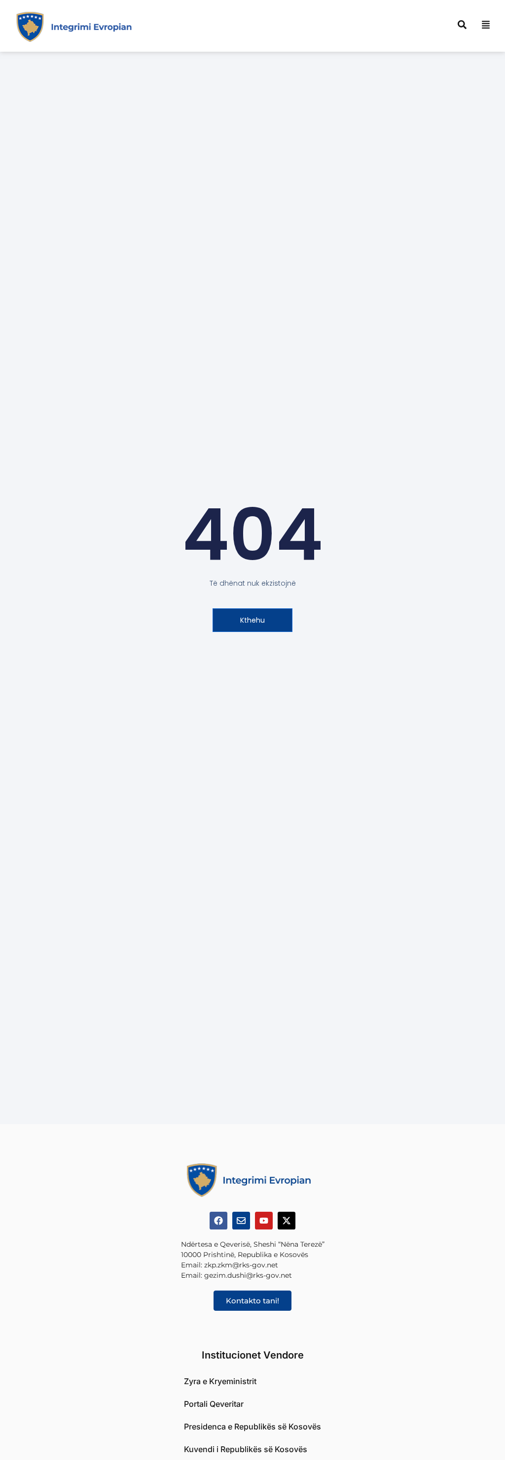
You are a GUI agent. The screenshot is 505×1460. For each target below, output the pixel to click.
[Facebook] (218, 1220)
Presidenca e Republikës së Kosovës (252, 1426)
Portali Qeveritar (214, 1404)
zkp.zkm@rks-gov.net (241, 1265)
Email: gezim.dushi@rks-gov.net (236, 1275)
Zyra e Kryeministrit (220, 1381)
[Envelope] (241, 1220)
